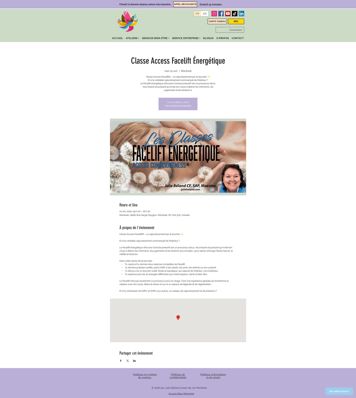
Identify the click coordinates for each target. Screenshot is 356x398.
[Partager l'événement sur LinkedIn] (134, 361)
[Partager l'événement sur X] (127, 361)
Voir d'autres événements (178, 105)
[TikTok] (234, 13)
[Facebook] (221, 13)
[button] (132, 38)
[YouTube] (228, 13)
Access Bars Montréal (181, 393)
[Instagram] (214, 13)
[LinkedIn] (241, 13)
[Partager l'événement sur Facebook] (120, 361)
